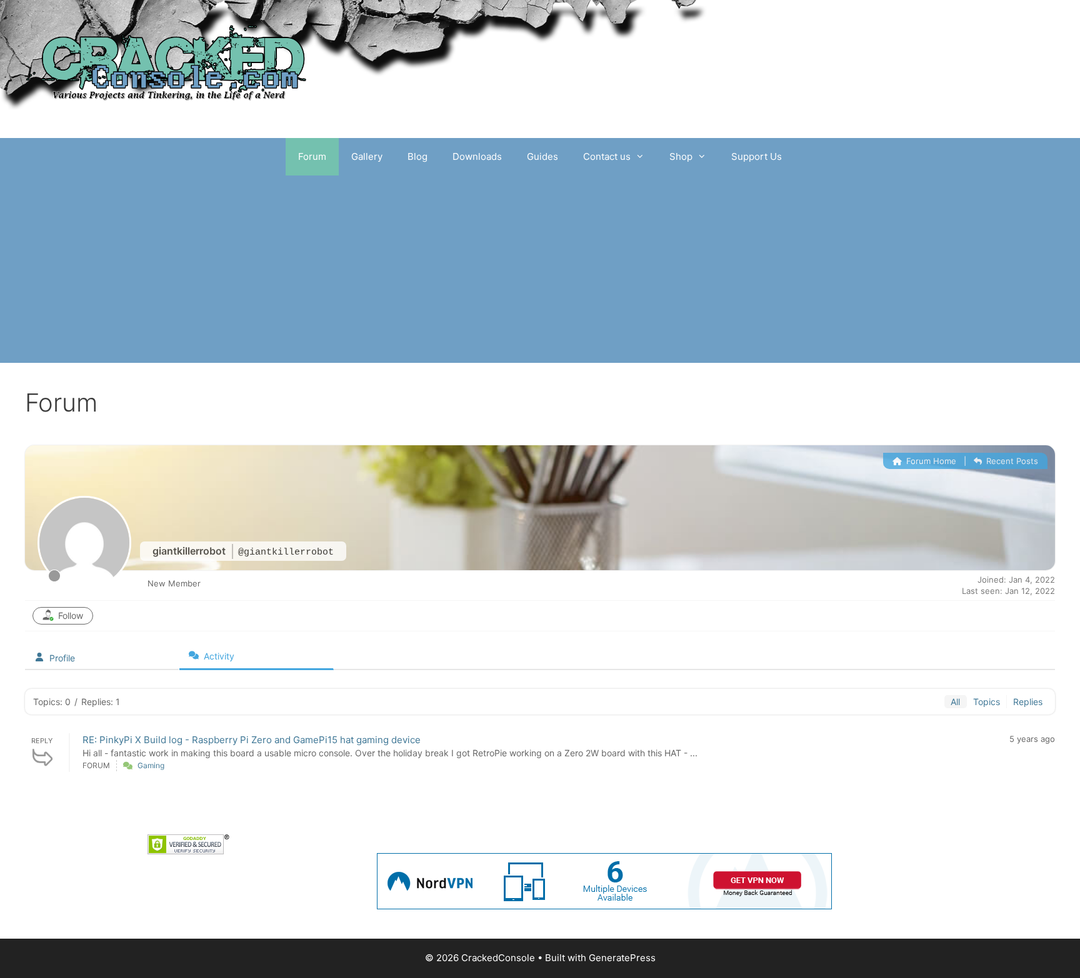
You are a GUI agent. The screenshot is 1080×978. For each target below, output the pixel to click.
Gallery (366, 156)
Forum (312, 156)
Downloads (477, 156)
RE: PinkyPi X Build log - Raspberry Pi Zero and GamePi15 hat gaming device (251, 740)
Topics (986, 701)
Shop (680, 156)
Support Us (756, 156)
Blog (418, 156)
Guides (542, 156)
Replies (1027, 701)
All (955, 701)
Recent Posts (1011, 461)
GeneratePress (622, 958)
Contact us (607, 156)
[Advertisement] (540, 269)
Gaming (151, 765)
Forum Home (930, 461)
